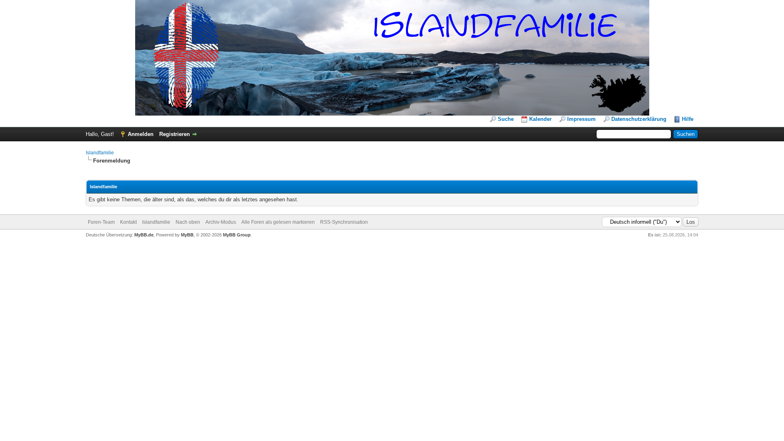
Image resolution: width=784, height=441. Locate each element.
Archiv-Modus (220, 222)
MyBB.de (144, 234)
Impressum (581, 119)
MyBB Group (237, 234)
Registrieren (174, 134)
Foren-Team (101, 222)
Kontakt (128, 222)
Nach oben (188, 222)
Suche (506, 119)
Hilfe (687, 119)
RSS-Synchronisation (344, 222)
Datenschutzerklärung (638, 119)
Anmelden (141, 134)
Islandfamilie (100, 153)
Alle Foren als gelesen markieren (278, 222)
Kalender (540, 119)
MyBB (187, 234)
